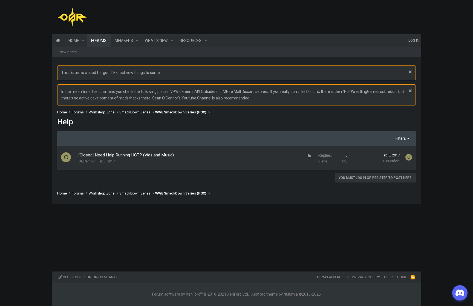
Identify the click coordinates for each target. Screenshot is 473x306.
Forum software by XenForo (200, 294)
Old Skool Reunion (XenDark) (89, 277)
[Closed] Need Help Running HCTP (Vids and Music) (126, 155)
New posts (68, 52)
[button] (83, 40)
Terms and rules (332, 277)
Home (58, 40)
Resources (190, 40)
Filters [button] (401, 138)
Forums (98, 40)
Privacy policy (366, 277)
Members (124, 40)
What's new (156, 40)
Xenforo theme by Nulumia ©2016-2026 (286, 294)
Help (388, 277)
